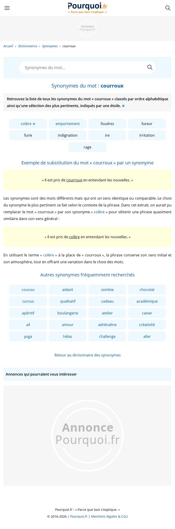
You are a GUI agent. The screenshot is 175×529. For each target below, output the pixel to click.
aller (147, 336)
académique (147, 301)
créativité (147, 324)
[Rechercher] (150, 67)
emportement (68, 123)
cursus (28, 301)
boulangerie (67, 313)
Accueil (8, 46)
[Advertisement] (87, 28)
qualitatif (67, 301)
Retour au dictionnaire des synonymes (87, 355)
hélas (67, 336)
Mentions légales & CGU (109, 516)
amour (68, 324)
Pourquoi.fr (79, 516)
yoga (28, 336)
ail (28, 324)
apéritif (28, 313)
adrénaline (107, 324)
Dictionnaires (27, 46)
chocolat (147, 289)
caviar (147, 313)
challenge (107, 336)
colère (26, 123)
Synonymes (50, 46)
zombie (107, 289)
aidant (67, 289)
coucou (28, 289)
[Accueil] (88, 8)
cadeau (107, 301)
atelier (107, 313)
